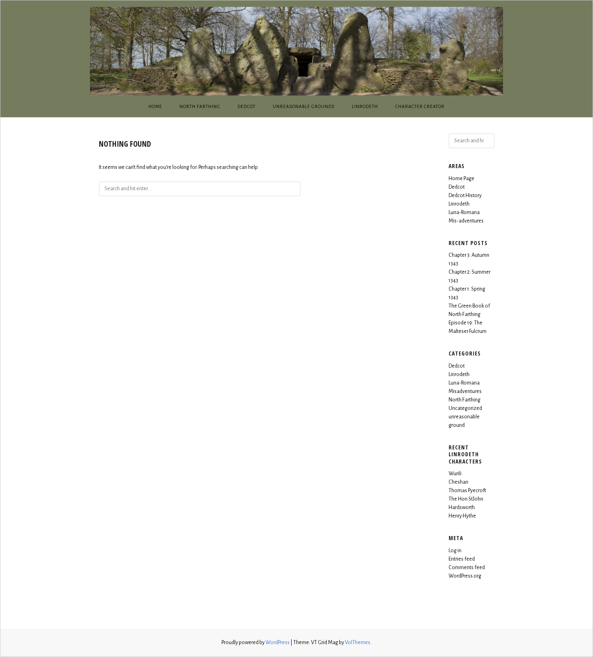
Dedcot (246, 106)
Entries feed (462, 559)
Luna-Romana (464, 212)
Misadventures (465, 391)
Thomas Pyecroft (467, 490)
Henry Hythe (462, 516)
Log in (455, 550)
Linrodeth (365, 106)
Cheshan (458, 482)
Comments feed (467, 567)
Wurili (455, 473)
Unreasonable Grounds (303, 106)
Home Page (461, 178)
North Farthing (200, 106)
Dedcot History (465, 195)
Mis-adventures (466, 221)
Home (155, 106)
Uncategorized (465, 408)
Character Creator (420, 106)
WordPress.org (465, 576)
